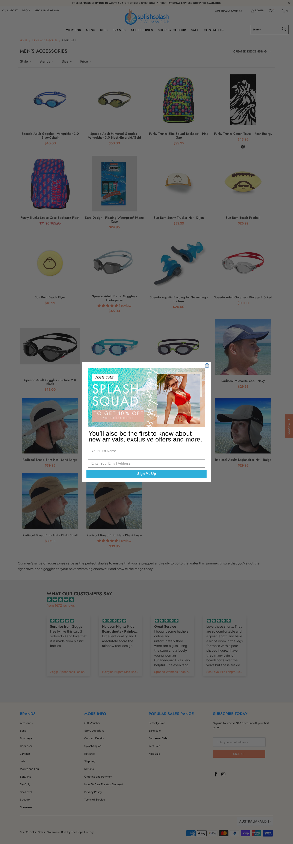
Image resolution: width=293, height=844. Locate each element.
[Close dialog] (207, 366)
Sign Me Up (146, 474)
